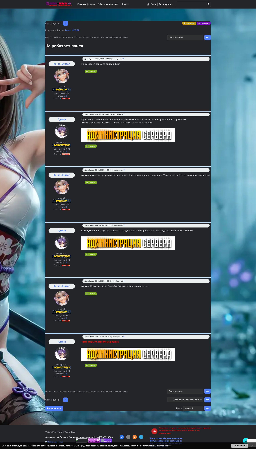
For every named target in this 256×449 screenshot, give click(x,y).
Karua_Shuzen (61, 63)
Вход (153, 4)
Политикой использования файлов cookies (151, 446)
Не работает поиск (119, 37)
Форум (48, 37)
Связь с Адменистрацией (64, 37)
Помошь (80, 37)
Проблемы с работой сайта (98, 37)
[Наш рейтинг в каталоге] (106, 440)
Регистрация (166, 4)
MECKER (75, 30)
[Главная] (58, 4)
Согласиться (240, 446)
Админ (68, 30)
